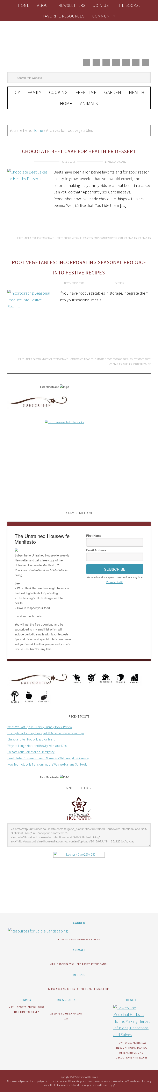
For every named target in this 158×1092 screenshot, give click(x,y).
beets (60, 237)
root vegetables (127, 237)
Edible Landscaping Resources (79, 939)
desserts (87, 237)
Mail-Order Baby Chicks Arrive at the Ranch (79, 964)
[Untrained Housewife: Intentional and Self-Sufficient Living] (79, 821)
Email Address (96, 550)
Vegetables (48, 359)
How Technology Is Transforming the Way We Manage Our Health (47, 764)
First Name (93, 535)
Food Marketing (48, 387)
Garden (37, 359)
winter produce (142, 364)
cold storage (98, 359)
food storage (114, 359)
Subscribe (114, 569)
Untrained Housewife (79, 39)
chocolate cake (72, 237)
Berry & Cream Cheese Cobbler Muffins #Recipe (79, 988)
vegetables (144, 237)
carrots (75, 359)
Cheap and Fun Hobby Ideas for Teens (31, 739)
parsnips (127, 359)
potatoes (139, 359)
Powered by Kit (114, 582)
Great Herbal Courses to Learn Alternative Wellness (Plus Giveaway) (48, 758)
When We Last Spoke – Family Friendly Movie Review (39, 727)
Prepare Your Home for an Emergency (31, 752)
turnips (127, 364)
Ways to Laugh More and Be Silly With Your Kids (36, 746)
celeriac (85, 359)
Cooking (36, 237)
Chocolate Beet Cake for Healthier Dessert (79, 151)
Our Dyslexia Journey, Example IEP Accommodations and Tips (45, 733)
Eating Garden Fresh (105, 237)
